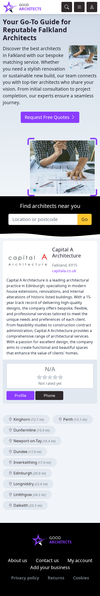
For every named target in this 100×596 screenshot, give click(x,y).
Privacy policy (25, 578)
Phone (49, 395)
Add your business (50, 567)
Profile (20, 395)
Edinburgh (29, 473)
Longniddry (30, 483)
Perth (74, 419)
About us (17, 560)
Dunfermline (31, 430)
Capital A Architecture (66, 252)
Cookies (81, 578)
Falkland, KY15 (64, 265)
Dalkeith (27, 505)
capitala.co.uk (64, 270)
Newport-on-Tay (34, 440)
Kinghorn (28, 419)
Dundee (27, 451)
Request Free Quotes (48, 117)
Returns (56, 578)
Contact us (47, 560)
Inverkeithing (32, 462)
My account (79, 560)
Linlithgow (29, 494)
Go (84, 219)
